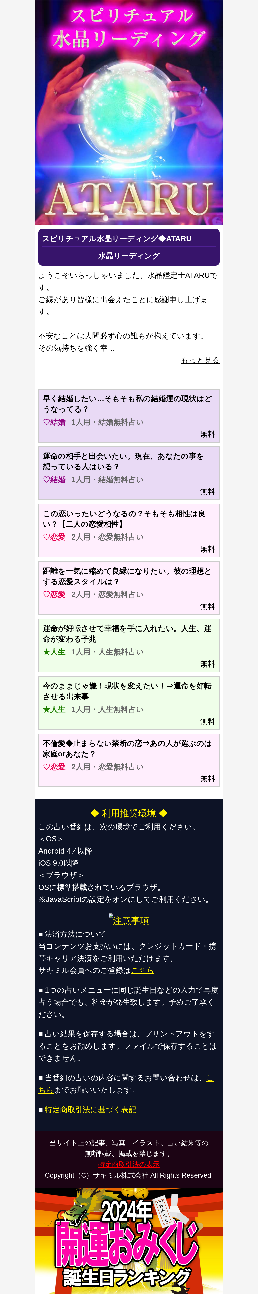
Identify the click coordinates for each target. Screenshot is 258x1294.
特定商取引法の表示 (129, 1164)
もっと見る (200, 360)
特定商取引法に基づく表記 (90, 1109)
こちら (142, 970)
